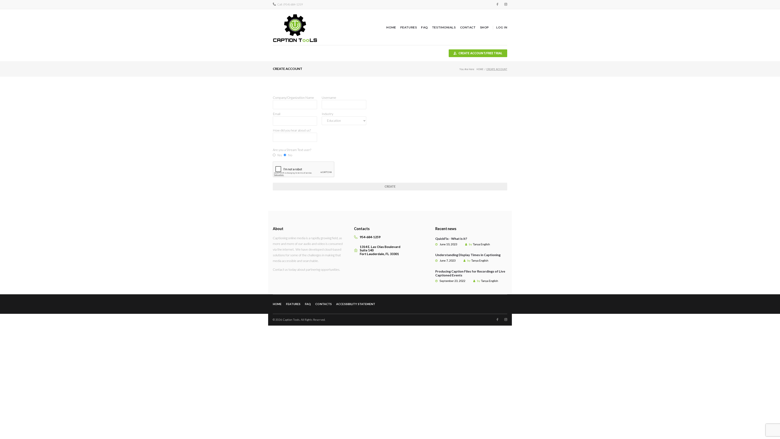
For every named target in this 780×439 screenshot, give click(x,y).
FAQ (424, 27)
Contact (468, 27)
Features (408, 27)
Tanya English (481, 244)
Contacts (323, 304)
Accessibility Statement (355, 304)
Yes (279, 155)
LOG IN (501, 27)
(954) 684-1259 (293, 4)
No (290, 155)
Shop (484, 27)
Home (391, 27)
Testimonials (444, 27)
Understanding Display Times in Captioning (467, 255)
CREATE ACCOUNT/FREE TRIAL (480, 53)
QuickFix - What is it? (451, 238)
